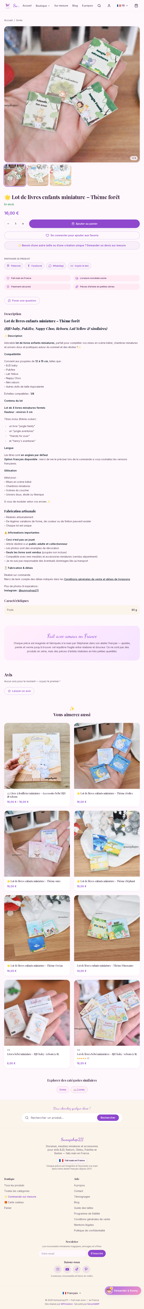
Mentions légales (84, 1224)
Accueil (27, 5)
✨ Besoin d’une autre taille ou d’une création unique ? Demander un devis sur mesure (72, 245)
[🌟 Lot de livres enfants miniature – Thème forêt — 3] (60, 175)
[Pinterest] (86, 1269)
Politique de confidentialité (89, 1230)
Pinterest (16, 265)
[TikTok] (77, 1269)
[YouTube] (67, 1269)
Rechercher (108, 1117)
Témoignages (82, 1196)
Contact (78, 1190)
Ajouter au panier (86, 223)
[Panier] (136, 5)
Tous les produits (14, 1185)
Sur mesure (61, 5)
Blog (75, 5)
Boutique (41, 5)
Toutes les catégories (17, 1190)
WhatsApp (58, 265)
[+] (23, 224)
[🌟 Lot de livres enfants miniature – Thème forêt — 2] (37, 175)
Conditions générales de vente (92, 1219)
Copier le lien (82, 265)
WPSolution (67, 1304)
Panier (8, 1207)
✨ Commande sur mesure (20, 1196)
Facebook (35, 266)
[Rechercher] (99, 5)
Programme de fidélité (87, 1213)
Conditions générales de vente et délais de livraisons (97, 579)
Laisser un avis (21, 690)
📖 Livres (79, 1089)
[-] (8, 224)
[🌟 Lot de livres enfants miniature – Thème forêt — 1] (15, 175)
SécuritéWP (93, 1304)
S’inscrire (97, 1253)
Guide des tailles (83, 1207)
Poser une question (24, 300)
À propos (87, 5)
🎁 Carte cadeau (14, 1202)
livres (19, 20)
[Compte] (109, 5)
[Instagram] (58, 1269)
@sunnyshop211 (29, 590)
